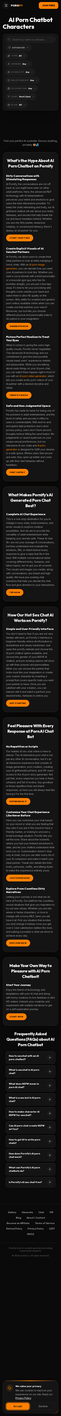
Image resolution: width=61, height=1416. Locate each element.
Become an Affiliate (18, 1223)
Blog (18, 1217)
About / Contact (36, 1217)
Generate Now (18, 326)
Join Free (48, 5)
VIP (51, 1212)
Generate (27, 1212)
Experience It (18, 801)
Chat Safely (17, 472)
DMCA (30, 1234)
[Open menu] (6, 5)
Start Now (16, 1016)
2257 (52, 1228)
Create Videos (18, 395)
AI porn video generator (32, 376)
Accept (18, 1406)
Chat (41, 1212)
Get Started (17, 703)
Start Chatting (19, 238)
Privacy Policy (36, 1228)
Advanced (18, 47)
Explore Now (18, 943)
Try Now (14, 592)
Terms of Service (45, 1223)
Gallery (12, 1212)
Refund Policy (14, 1228)
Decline (43, 1406)
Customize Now (19, 878)
